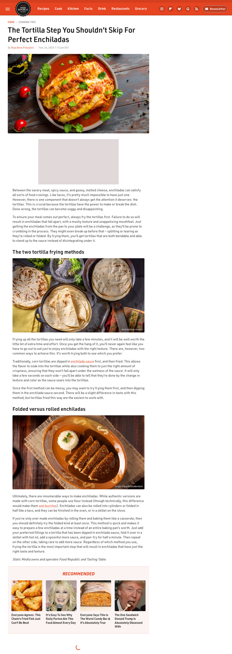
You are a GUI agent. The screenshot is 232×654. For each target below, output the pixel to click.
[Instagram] (162, 9)
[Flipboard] (170, 9)
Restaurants (120, 8)
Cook (58, 8)
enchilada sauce (82, 361)
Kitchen (73, 8)
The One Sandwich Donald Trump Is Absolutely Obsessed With (128, 620)
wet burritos (48, 506)
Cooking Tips (27, 22)
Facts (88, 8)
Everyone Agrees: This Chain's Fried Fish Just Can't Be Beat (26, 619)
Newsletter (218, 9)
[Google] (188, 9)
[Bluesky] (179, 9)
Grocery (141, 8)
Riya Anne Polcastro (22, 47)
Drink (102, 8)
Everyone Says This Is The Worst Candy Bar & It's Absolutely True (95, 619)
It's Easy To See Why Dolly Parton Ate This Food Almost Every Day (61, 619)
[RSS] (197, 9)
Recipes (43, 8)
